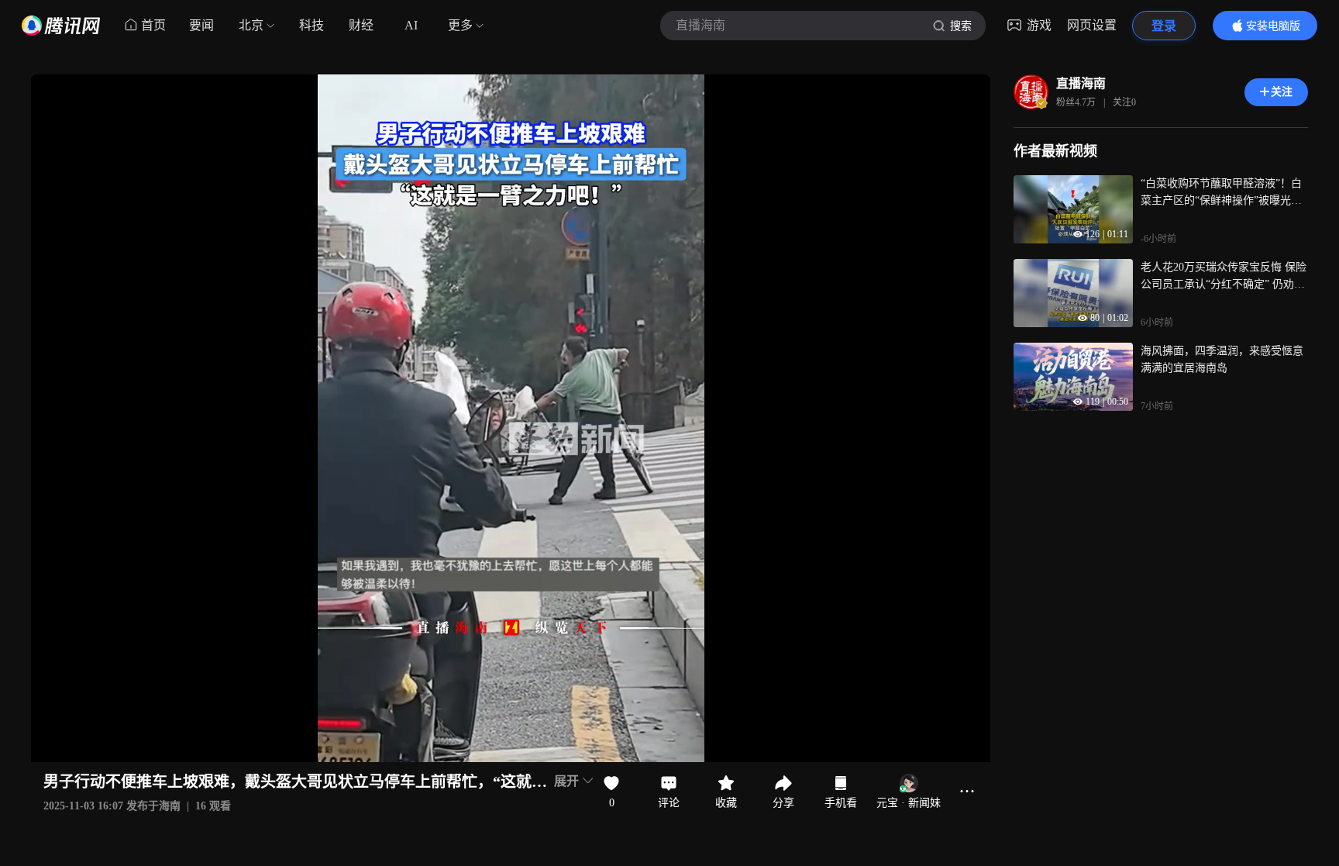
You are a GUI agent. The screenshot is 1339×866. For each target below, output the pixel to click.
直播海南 (1081, 83)
